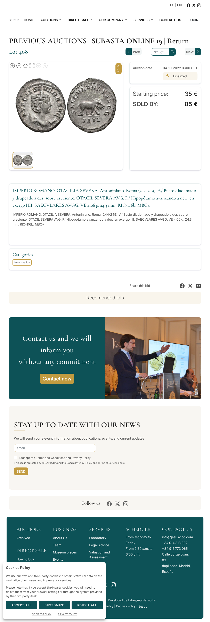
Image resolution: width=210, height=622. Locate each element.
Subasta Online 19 (126, 41)
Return (178, 41)
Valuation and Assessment (99, 554)
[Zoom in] (12, 65)
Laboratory (97, 538)
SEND (21, 471)
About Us (60, 538)
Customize (54, 605)
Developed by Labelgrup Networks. (132, 600)
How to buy (25, 559)
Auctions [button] (49, 20)
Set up (142, 606)
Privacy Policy (81, 457)
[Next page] (45, 65)
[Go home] (25, 65)
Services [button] (142, 20)
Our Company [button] (111, 20)
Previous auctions (48, 41)
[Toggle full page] (32, 65)
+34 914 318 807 (174, 543)
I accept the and (55, 457)
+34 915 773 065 (175, 548)
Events (58, 559)
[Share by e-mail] (198, 286)
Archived (23, 538)
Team (57, 545)
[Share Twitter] (190, 286)
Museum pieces (65, 552)
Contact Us (177, 529)
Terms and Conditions (50, 457)
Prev (136, 52)
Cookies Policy (126, 606)
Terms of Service (108, 462)
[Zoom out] (18, 65)
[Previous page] (38, 65)
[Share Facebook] (182, 286)
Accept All (21, 605)
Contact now (57, 379)
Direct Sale (31, 551)
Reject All (87, 605)
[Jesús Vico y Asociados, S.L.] (14, 20)
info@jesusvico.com (177, 537)
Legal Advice (99, 545)
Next (190, 52)
